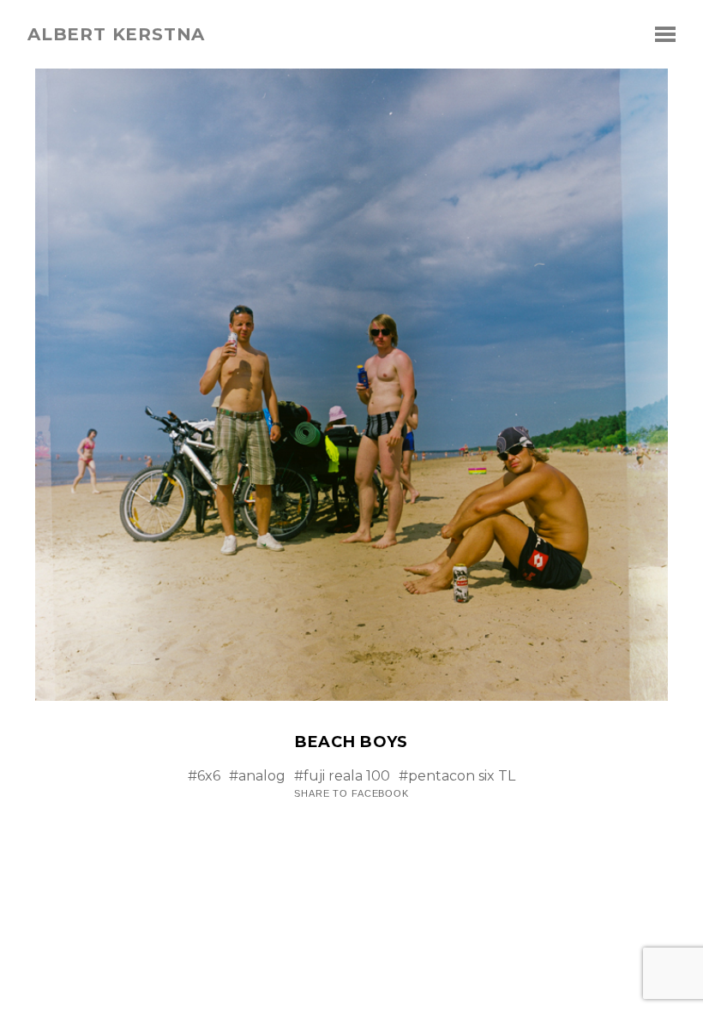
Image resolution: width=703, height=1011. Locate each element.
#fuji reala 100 (342, 776)
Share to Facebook (351, 794)
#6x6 (204, 776)
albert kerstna (116, 34)
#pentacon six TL (457, 776)
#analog (257, 776)
